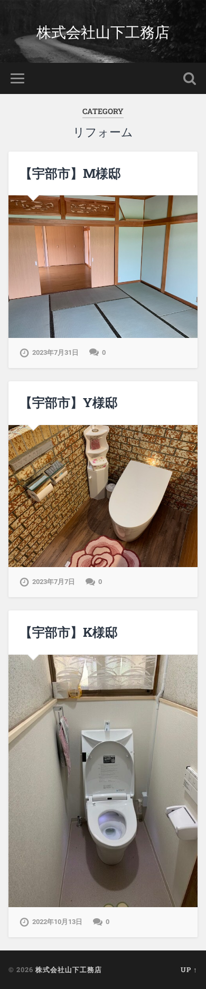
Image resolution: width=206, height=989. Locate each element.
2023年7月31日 (55, 352)
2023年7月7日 (53, 582)
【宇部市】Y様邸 (69, 402)
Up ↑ (189, 969)
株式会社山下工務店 (103, 31)
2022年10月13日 (57, 922)
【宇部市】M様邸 (70, 173)
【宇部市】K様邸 (69, 632)
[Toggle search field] (189, 78)
